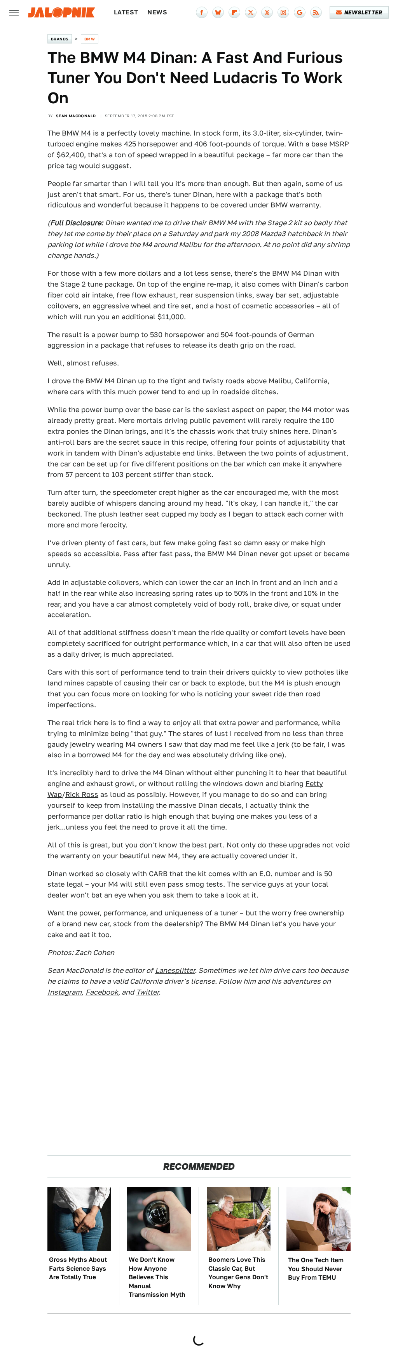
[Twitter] (251, 12)
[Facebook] (202, 12)
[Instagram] (283, 12)
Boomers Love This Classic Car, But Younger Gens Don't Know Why (238, 1272)
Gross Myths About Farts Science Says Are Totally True (78, 1268)
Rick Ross (81, 794)
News (157, 12)
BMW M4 (76, 133)
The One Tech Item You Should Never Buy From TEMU (316, 1268)
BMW (89, 39)
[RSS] (316, 12)
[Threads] (267, 12)
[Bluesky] (218, 12)
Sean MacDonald (76, 115)
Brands (59, 39)
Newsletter (363, 12)
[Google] (299, 12)
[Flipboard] (234, 12)
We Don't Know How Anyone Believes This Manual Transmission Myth (157, 1277)
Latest (126, 12)
